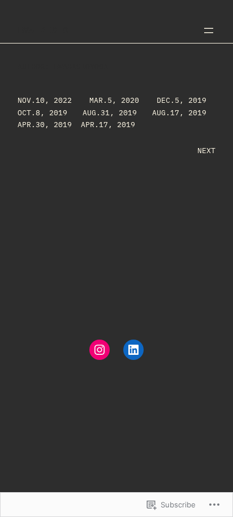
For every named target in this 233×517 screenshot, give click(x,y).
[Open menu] (208, 30)
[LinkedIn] (133, 350)
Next (206, 150)
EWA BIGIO (43, 30)
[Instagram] (99, 350)
